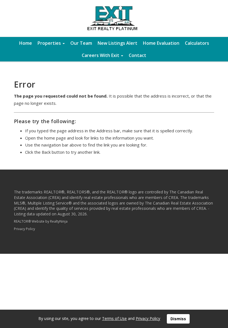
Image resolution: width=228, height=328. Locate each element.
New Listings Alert (117, 43)
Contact (137, 55)
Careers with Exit (101, 55)
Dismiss (178, 318)
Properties (50, 43)
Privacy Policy (24, 229)
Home (25, 43)
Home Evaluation (161, 43)
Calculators (197, 43)
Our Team (81, 43)
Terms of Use (114, 318)
